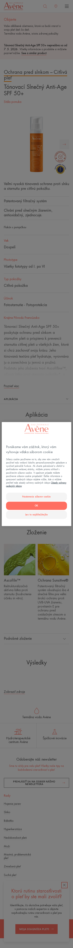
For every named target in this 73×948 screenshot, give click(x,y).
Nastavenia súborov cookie (36, 497)
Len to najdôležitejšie (36, 514)
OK (36, 505)
